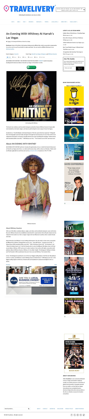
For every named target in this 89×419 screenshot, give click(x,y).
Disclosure (60, 408)
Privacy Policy (69, 408)
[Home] (6, 41)
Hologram (43, 54)
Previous (8, 264)
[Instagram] (77, 415)
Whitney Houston (52, 54)
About (38, 408)
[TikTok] (84, 415)
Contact (45, 408)
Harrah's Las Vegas (36, 54)
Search (29, 408)
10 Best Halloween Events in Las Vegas (72, 42)
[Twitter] (74, 415)
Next (56, 264)
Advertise (52, 408)
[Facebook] (71, 415)
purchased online (33, 150)
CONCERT (40, 61)
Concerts (16, 54)
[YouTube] (81, 415)
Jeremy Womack (79, 408)
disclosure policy (10, 49)
